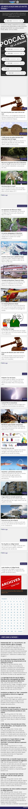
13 (13, 601)
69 (14, 620)
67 (8, 620)
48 (23, 612)
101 (15, 631)
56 (23, 615)
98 (5, 631)
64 (23, 618)
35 (8, 609)
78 (17, 623)
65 (2, 620)
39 (20, 609)
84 (11, 626)
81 (2, 626)
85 (14, 626)
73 (2, 623)
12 (10, 601)
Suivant (20, 631)
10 (4, 601)
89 (2, 628)
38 (17, 609)
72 (23, 620)
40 (23, 609)
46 (17, 612)
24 (23, 604)
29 (14, 607)
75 (8, 623)
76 (11, 623)
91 (8, 628)
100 (12, 631)
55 (20, 615)
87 (20, 626)
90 (5, 628)
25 (2, 607)
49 (2, 615)
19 (8, 604)
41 (2, 612)
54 (17, 615)
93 (14, 628)
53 (14, 615)
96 (23, 628)
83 (8, 626)
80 (23, 623)
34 (5, 609)
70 (17, 620)
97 (2, 631)
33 (2, 609)
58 (5, 618)
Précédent (4, 599)
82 (5, 626)
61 (14, 618)
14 (16, 601)
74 (5, 623)
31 (20, 607)
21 (14, 604)
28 (11, 607)
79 (20, 623)
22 (17, 604)
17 (2, 604)
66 (5, 620)
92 (11, 628)
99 (8, 631)
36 (11, 609)
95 (20, 628)
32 (23, 607)
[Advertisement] (11, 86)
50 (5, 615)
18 (5, 604)
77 (14, 623)
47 (20, 612)
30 (17, 607)
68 (11, 620)
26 (5, 607)
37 (14, 609)
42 (5, 612)
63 (20, 618)
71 (20, 620)
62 (17, 618)
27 (8, 607)
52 (11, 615)
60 (11, 618)
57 (2, 618)
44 (11, 612)
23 (20, 604)
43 (8, 612)
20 (11, 604)
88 (23, 626)
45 (14, 612)
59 (8, 618)
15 (20, 601)
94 (17, 628)
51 (8, 615)
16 (23, 601)
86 (17, 626)
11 (7, 601)
